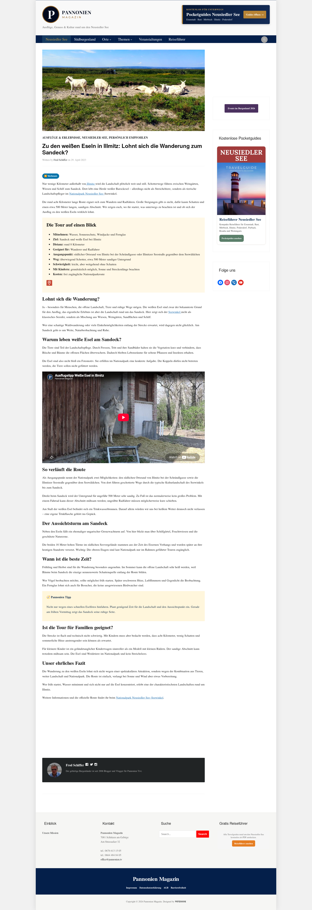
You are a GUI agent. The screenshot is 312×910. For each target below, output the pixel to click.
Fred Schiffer (60, 159)
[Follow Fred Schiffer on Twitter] (91, 765)
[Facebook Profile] (87, 765)
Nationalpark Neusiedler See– (86, 193)
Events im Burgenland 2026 (241, 108)
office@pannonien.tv (111, 859)
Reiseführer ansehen (243, 843)
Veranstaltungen (150, 39)
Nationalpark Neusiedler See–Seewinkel (139, 697)
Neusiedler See (56, 39)
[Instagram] (96, 765)
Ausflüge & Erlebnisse (61, 137)
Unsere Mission (50, 832)
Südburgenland (85, 39)
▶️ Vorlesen (50, 176)
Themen (124, 39)
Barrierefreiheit (178, 887)
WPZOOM (180, 901)
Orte (105, 39)
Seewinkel (174, 312)
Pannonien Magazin (156, 879)
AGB (166, 887)
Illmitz (90, 184)
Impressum (131, 887)
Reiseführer (177, 39)
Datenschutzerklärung (150, 887)
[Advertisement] (123, 729)
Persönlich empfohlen (128, 137)
